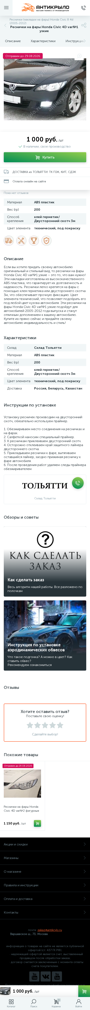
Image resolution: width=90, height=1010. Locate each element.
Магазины (11, 858)
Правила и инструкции (21, 885)
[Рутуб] (57, 976)
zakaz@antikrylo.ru (49, 930)
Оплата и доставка (18, 899)
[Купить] (37, 823)
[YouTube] (34, 976)
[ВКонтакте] (46, 976)
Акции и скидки (16, 844)
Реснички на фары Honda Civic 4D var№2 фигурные (21, 809)
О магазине (12, 872)
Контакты (11, 912)
